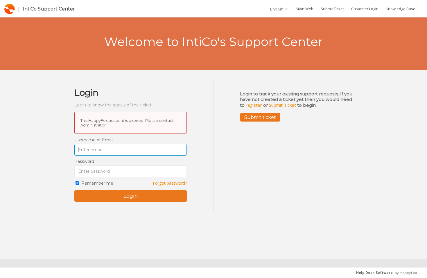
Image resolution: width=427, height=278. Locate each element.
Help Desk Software (374, 272)
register (254, 105)
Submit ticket (260, 117)
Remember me (97, 183)
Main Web (304, 8)
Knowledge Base (400, 8)
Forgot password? (170, 183)
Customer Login (364, 8)
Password (84, 161)
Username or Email (93, 139)
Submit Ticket (332, 8)
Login (130, 196)
